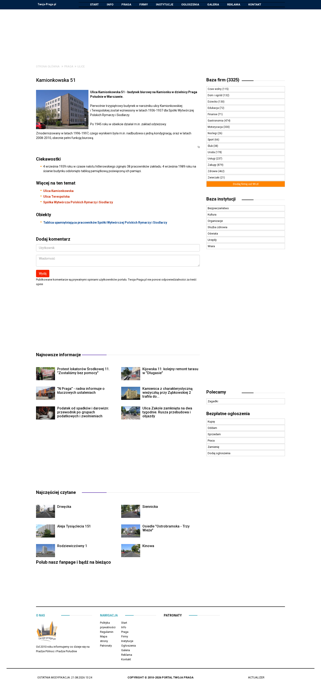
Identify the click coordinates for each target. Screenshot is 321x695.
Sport (211, 139)
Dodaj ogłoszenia (219, 453)
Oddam (212, 428)
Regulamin (106, 631)
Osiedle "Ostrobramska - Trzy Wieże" (166, 528)
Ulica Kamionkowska (58, 191)
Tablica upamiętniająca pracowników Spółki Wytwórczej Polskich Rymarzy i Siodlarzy (105, 222)
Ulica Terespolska (56, 196)
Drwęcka (64, 507)
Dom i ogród (215, 95)
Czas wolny (215, 89)
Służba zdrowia (217, 227)
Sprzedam (214, 434)
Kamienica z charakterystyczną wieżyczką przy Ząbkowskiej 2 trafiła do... (167, 393)
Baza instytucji (221, 199)
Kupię (211, 421)
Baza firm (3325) (222, 79)
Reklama (233, 4)
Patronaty (106, 645)
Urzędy (212, 239)
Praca (211, 440)
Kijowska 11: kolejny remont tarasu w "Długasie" (170, 371)
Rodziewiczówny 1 (72, 546)
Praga (126, 4)
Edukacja (213, 108)
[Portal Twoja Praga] (47, 632)
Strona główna (48, 66)
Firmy (143, 4)
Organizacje (215, 221)
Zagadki (213, 401)
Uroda (212, 152)
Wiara (211, 246)
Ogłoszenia (190, 4)
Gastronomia (216, 120)
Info (110, 4)
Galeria (213, 4)
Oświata (213, 233)
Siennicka (150, 507)
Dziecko (213, 101)
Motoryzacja (215, 126)
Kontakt (254, 4)
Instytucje (164, 4)
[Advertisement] (160, 33)
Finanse (213, 114)
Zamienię (213, 446)
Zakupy (212, 164)
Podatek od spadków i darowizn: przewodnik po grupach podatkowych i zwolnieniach (83, 412)
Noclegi (212, 133)
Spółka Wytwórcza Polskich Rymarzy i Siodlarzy (78, 202)
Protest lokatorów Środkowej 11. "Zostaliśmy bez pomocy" (83, 371)
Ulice (81, 66)
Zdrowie (213, 171)
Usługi (212, 158)
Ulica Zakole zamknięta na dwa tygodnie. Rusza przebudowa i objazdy (167, 412)
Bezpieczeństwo (218, 208)
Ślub (210, 145)
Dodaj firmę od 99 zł (246, 184)
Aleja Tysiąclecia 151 (74, 526)
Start (94, 4)
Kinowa (148, 546)
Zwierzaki (214, 177)
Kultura (212, 214)
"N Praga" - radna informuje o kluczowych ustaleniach (81, 391)
